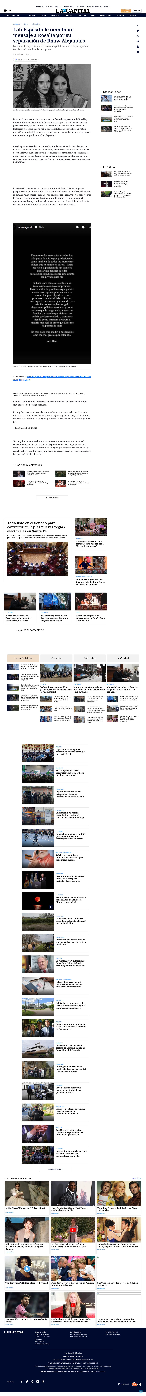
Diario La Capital (40, 1332)
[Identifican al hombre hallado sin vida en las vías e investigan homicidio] (55, 943)
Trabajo (58, 6)
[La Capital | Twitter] (27, 1381)
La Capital (16, 24)
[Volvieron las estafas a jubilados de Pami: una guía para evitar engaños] (55, 859)
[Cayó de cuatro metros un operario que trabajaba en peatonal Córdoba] (55, 1091)
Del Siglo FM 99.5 (112, 1332)
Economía (68, 15)
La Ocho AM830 (75, 1332)
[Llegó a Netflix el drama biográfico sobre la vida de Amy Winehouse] (31, 483)
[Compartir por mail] (138, 52)
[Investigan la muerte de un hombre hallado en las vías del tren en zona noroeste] (55, 1070)
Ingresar (137, 10)
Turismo (107, 6)
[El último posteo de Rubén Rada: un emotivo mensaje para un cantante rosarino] (31, 474)
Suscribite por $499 (126, 10)
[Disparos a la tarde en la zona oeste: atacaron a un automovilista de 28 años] (55, 1112)
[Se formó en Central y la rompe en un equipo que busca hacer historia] (117, 98)
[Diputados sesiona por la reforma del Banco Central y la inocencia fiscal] (55, 753)
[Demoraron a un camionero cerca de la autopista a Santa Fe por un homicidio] (55, 922)
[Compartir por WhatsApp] (138, 36)
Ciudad (32, 15)
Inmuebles (40, 6)
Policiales (81, 15)
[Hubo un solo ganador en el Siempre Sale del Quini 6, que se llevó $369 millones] (91, 572)
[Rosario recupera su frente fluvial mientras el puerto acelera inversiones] (123, 708)
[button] (5, 11)
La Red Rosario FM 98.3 (78, 1334)
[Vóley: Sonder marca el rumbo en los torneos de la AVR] (56, 709)
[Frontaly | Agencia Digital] (135, 1384)
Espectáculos (105, 15)
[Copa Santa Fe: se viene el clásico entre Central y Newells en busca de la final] (117, 118)
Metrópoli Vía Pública (42, 1344)
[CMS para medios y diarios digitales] (123, 1384)
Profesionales (68, 6)
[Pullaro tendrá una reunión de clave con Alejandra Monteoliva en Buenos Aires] (55, 1028)
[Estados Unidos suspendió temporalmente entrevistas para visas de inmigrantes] (55, 985)
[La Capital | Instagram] (32, 1381)
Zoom (26, 24)
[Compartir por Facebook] (138, 25)
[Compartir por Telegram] (138, 41)
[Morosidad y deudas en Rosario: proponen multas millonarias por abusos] (117, 174)
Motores (49, 6)
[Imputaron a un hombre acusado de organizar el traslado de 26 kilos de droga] (90, 719)
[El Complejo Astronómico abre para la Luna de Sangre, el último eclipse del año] (55, 901)
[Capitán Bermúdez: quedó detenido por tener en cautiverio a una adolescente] (90, 699)
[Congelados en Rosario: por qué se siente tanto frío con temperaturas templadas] (117, 108)
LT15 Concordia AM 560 (78, 1337)
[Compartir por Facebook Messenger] (138, 47)
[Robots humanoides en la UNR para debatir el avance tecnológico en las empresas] (55, 837)
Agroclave (38, 1339)
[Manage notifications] (141, 1391)
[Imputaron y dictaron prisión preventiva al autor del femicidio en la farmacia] (90, 680)
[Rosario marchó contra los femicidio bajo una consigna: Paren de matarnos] (123, 718)
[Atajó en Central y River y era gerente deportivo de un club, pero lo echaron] (56, 719)
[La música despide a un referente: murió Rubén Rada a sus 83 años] (73, 483)
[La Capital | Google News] (43, 1381)
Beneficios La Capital (94, 6)
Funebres (80, 6)
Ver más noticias (54, 1169)
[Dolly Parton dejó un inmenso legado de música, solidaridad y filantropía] (117, 184)
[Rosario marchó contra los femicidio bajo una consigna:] (91, 534)
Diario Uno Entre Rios (42, 1337)
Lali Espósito (36, 24)
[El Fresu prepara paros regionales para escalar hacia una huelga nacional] (55, 774)
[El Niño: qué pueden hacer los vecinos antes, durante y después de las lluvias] (55, 608)
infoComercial (39, 1341)
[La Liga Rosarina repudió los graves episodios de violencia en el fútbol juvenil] (56, 680)
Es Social (132, 15)
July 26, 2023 (32, 428)
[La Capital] (73, 10)
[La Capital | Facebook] (22, 1381)
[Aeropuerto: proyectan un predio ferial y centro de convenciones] (23, 708)
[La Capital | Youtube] (38, 1381)
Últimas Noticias (12, 15)
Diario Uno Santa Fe (42, 1334)
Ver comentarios (52, 497)
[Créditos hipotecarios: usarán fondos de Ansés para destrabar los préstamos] (55, 880)
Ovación (55, 15)
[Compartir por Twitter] (138, 31)
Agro (93, 15)
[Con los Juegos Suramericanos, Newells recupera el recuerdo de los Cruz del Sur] (117, 194)
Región (43, 15)
